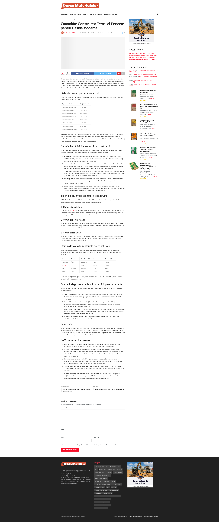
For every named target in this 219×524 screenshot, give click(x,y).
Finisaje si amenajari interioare (102, 475)
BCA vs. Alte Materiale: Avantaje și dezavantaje (140, 81)
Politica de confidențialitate (120, 516)
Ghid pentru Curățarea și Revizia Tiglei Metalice (142, 57)
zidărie (72, 210)
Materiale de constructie (101, 490)
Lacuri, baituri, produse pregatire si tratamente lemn (108, 484)
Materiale (67, 19)
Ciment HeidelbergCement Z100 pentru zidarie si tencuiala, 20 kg (148, 149)
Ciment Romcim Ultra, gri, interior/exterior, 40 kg (148, 135)
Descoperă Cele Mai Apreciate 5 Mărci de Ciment (142, 84)
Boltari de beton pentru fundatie (107, 469)
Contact (156, 516)
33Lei (149, 114)
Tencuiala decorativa (115, 496)
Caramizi (86, 19)
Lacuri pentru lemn (99, 487)
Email (63, 437)
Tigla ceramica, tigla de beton (102, 502)
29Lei (154, 128)
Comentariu (65, 408)
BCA (96, 469)
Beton (64, 265)
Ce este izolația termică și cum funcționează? (141, 61)
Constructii (81, 14)
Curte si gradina (118, 472)
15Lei (150, 157)
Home (62, 19)
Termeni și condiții (148, 516)
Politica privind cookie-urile (135, 516)
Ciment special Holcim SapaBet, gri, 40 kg (147, 121)
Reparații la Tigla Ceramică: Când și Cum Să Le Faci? (143, 59)
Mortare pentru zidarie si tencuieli (103, 493)
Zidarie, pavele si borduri (76, 19)
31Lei (143, 142)
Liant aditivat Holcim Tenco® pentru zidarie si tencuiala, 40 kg (149, 106)
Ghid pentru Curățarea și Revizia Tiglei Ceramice (142, 53)
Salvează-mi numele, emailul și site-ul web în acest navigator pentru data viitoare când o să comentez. (92, 445)
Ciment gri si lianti (99, 472)
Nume (63, 429)
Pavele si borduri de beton (101, 496)
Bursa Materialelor (71, 33)
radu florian (132, 70)
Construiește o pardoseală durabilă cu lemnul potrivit (143, 55)
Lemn (108, 487)
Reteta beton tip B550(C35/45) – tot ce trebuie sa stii (143, 70)
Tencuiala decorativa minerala (102, 499)
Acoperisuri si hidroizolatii (101, 466)
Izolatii (113, 481)
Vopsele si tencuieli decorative (102, 505)
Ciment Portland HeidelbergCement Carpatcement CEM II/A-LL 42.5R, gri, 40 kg (148, 166)
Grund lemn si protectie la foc (102, 481)
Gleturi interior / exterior (101, 478)
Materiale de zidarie (95, 14)
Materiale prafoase (111, 14)
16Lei (152, 98)
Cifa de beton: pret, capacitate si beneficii (145, 74)
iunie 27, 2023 (82, 33)
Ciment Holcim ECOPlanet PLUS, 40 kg (148, 91)
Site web (96, 437)
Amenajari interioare (68, 14)
